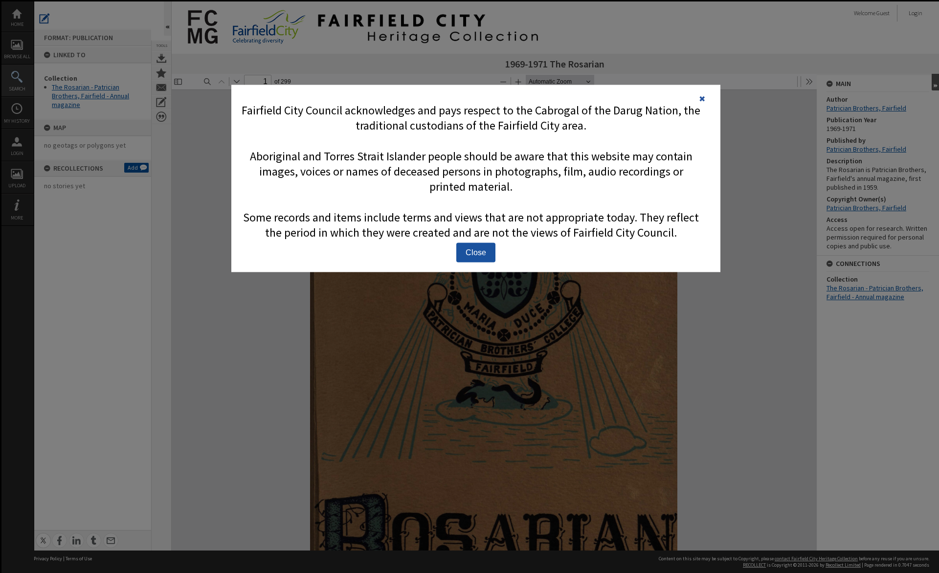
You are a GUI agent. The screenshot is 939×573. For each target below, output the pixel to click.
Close (476, 252)
